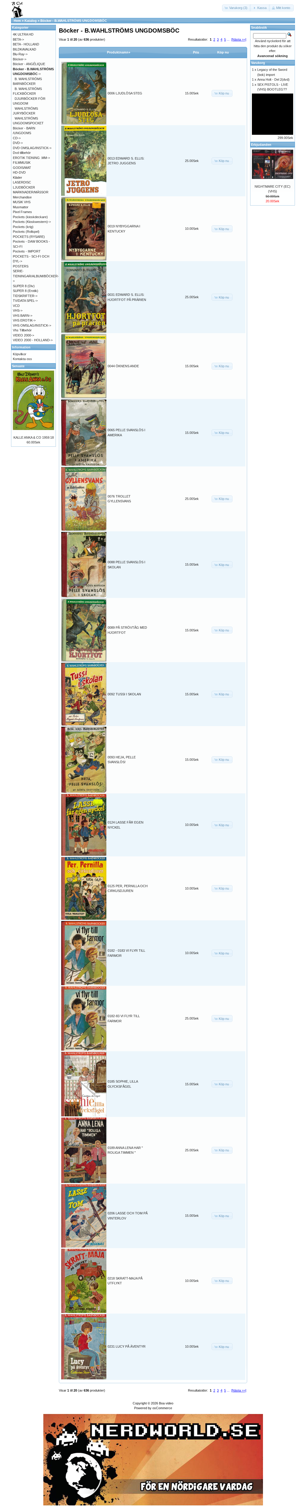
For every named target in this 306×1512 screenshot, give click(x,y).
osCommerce (162, 1408)
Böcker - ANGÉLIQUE (29, 64)
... (228, 39)
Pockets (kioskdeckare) (30, 217)
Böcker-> (19, 59)
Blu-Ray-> (20, 54)
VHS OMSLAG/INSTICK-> (32, 325)
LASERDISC (22, 182)
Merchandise (22, 197)
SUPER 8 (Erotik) (25, 291)
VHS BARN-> (22, 315)
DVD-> (18, 143)
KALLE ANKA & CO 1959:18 (33, 437)
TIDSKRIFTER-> (25, 296)
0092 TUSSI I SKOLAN (124, 694)
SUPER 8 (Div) (24, 286)
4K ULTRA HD (23, 34)
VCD (16, 305)
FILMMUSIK (21, 162)
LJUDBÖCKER (24, 187)
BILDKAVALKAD (24, 49)
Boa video (166, 1403)
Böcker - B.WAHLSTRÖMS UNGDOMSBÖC (73, 20)
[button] (236, 7)
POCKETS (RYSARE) (29, 236)
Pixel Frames (22, 212)
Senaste (18, 366)
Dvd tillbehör (22, 152)
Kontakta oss (22, 359)
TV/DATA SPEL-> (25, 300)
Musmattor (20, 207)
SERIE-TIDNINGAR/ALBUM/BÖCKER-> (36, 276)
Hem (17, 20)
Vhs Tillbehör (22, 330)
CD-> (17, 138)
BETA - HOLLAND (26, 44)
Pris (196, 52)
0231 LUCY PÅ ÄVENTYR (127, 1346)
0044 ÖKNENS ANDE (123, 366)
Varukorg (258, 63)
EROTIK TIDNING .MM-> (31, 158)
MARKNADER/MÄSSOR (30, 192)
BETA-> (18, 39)
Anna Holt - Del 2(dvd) (273, 79)
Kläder (17, 177)
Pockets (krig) (23, 227)
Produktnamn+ (118, 52)
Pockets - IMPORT (27, 251)
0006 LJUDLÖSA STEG (125, 93)
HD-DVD (19, 172)
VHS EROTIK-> (24, 320)
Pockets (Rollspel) (26, 231)
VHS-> (17, 310)
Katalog (31, 20)
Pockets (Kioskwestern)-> (32, 222)
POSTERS (20, 266)
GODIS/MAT (22, 167)
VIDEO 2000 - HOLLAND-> (33, 340)
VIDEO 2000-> (23, 335)
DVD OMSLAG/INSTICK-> (32, 148)
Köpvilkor (19, 354)
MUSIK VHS (21, 202)
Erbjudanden (261, 144)
